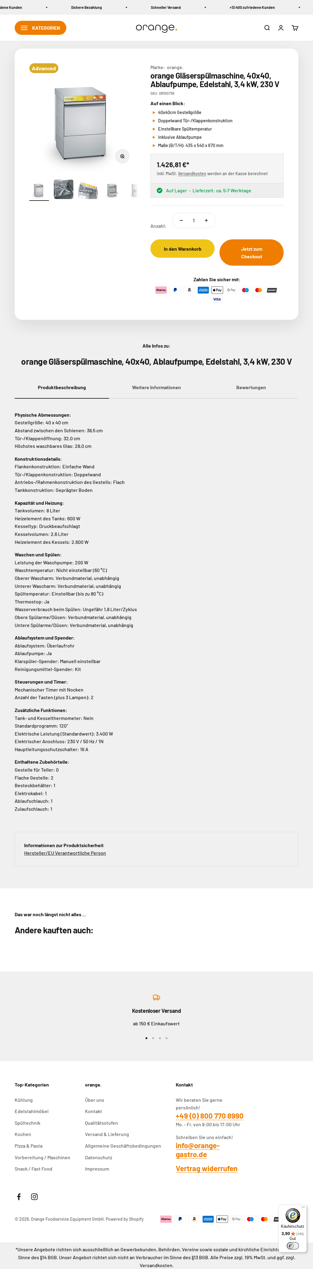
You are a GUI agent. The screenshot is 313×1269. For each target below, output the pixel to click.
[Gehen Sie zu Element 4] (112, 190)
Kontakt (93, 1111)
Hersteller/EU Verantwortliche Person (65, 853)
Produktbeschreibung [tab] (62, 387)
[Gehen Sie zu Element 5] (137, 190)
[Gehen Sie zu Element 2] (63, 190)
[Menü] (303, 1208)
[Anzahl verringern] (181, 220)
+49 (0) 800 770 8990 (210, 1115)
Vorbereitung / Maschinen (42, 1157)
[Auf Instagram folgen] (34, 1197)
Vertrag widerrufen (207, 1168)
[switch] (293, 1245)
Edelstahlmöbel (32, 1111)
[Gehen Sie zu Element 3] (88, 191)
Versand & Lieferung (107, 1134)
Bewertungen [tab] (251, 387)
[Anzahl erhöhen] (206, 220)
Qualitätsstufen (101, 1123)
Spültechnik (27, 1123)
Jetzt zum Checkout (251, 253)
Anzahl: (158, 226)
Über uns (94, 1100)
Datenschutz (98, 1157)
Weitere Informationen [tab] (156, 387)
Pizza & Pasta (28, 1146)
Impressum (97, 1168)
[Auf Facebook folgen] (19, 1197)
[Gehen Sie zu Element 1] (39, 190)
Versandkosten (192, 173)
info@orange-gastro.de (198, 1150)
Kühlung (24, 1100)
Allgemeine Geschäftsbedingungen (123, 1146)
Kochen (23, 1134)
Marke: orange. (166, 67)
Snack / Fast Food (33, 1168)
